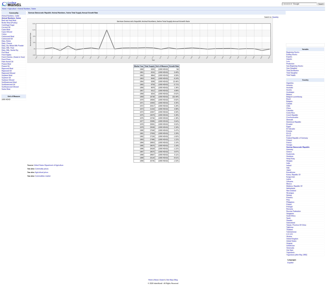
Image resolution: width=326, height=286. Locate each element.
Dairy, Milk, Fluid (8, 48)
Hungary (289, 161)
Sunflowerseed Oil (8, 84)
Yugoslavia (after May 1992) (296, 255)
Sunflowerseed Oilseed (10, 87)
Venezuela (290, 248)
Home (4, 9)
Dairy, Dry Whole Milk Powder (13, 46)
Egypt (288, 126)
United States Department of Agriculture (48, 165)
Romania (289, 209)
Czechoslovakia (292, 117)
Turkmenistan (291, 232)
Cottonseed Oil (7, 39)
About (156, 280)
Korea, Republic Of (293, 175)
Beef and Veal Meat (9, 20)
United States (291, 241)
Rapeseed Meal (7, 68)
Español (290, 263)
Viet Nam (289, 250)
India (288, 163)
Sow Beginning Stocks (294, 66)
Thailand (289, 230)
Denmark (289, 120)
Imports (289, 59)
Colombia (289, 110)
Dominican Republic (293, 122)
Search (162, 280)
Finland (289, 140)
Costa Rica (290, 113)
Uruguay (289, 243)
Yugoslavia (290, 252)
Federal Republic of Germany (297, 138)
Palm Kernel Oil (7, 62)
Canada (289, 104)
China (288, 108)
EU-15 (288, 133)
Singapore (290, 213)
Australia (289, 88)
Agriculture (12, 9)
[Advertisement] (11, 141)
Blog (176, 280)
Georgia (289, 145)
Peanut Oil (5, 66)
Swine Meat (6, 89)
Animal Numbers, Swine (27, 9)
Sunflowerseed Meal (9, 82)
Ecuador (289, 124)
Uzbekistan (290, 246)
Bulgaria (289, 101)
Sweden (289, 220)
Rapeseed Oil (7, 71)
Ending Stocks (291, 54)
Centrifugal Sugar (8, 25)
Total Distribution (292, 71)
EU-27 (288, 136)
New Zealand (291, 191)
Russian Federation (293, 211)
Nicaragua (290, 193)
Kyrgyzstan (290, 177)
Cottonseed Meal (8, 36)
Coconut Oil (6, 27)
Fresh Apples (6, 55)
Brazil (288, 99)
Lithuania (289, 181)
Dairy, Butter (6, 41)
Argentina (289, 83)
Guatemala (290, 154)
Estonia (289, 131)
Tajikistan (289, 227)
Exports (289, 57)
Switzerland (290, 223)
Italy (288, 168)
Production (290, 64)
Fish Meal (5, 52)
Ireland (288, 165)
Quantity (275, 17)
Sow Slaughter (291, 68)
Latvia (288, 179)
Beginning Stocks (292, 52)
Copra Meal (6, 30)
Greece (289, 152)
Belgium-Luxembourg (294, 97)
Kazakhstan (290, 172)
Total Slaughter (291, 73)
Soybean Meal (7, 75)
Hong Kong (290, 159)
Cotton (4, 34)
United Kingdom (292, 239)
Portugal (289, 207)
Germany (289, 149)
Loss (288, 61)
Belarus (289, 94)
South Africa (290, 216)
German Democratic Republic (298, 147)
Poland (288, 204)
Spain (288, 218)
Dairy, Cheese (7, 43)
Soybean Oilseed (8, 80)
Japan (288, 170)
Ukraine (289, 236)
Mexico (289, 184)
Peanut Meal (6, 64)
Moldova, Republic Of (294, 186)
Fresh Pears (6, 59)
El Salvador (290, 129)
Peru (288, 200)
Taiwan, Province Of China (296, 225)
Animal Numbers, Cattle (10, 16)
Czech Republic (292, 115)
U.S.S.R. (289, 234)
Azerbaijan (290, 92)
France (288, 143)
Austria (289, 90)
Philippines (290, 202)
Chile (288, 106)
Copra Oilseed (7, 32)
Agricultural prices (41, 172)
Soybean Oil (6, 78)
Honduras (289, 156)
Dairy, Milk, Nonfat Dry (10, 50)
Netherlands (290, 188)
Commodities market (42, 176)
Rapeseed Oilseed (8, 73)
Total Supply (291, 75)
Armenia (289, 85)
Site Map (169, 280)
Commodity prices (42, 169)
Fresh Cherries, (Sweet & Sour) (13, 57)
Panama (289, 197)
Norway (289, 195)
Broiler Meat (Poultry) (9, 23)
